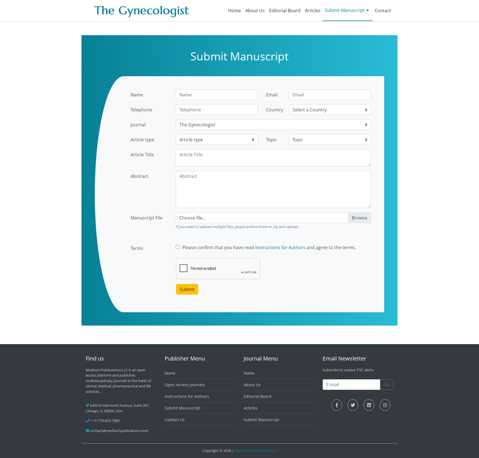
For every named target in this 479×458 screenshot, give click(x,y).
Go (387, 385)
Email (271, 95)
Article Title (142, 155)
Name (137, 95)
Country (274, 110)
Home (234, 10)
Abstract (139, 176)
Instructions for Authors (280, 247)
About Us (255, 10)
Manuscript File (146, 218)
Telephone (141, 110)
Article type (142, 140)
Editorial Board (284, 10)
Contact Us (175, 419)
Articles (312, 10)
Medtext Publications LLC (256, 450)
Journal (138, 125)
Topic (271, 140)
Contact (383, 10)
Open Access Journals (185, 384)
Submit (187, 289)
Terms (137, 248)
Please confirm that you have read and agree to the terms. (269, 247)
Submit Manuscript (345, 10)
